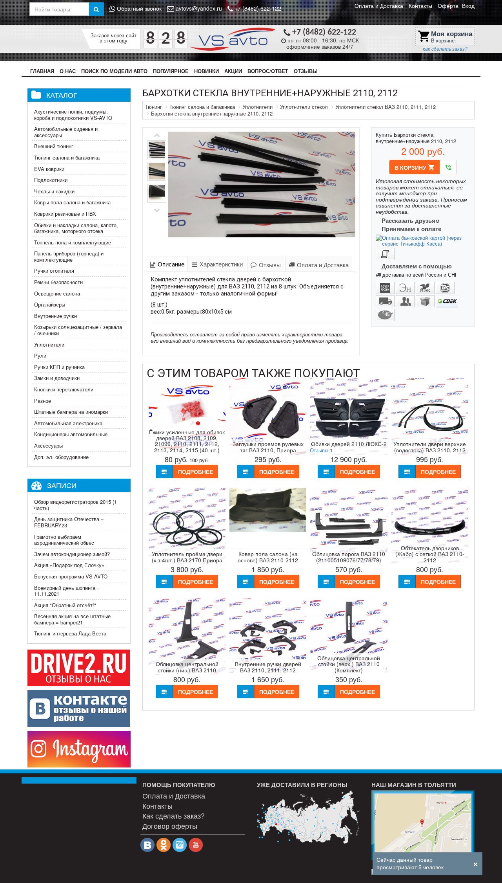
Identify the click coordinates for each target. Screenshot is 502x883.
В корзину (415, 167)
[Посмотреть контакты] (422, 825)
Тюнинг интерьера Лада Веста (70, 633)
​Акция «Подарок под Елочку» (69, 565)
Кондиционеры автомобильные (70, 434)
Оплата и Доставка (379, 5)
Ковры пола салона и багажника (72, 202)
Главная (42, 71)
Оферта (448, 5)
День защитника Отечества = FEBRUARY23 (69, 522)
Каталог (61, 95)
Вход (468, 5)
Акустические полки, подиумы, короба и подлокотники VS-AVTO (73, 114)
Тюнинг (153, 106)
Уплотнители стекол (304, 106)
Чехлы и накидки (54, 191)
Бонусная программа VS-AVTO (70, 576)
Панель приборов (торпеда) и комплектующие (69, 256)
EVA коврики (49, 169)
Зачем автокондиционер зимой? (72, 554)
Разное (42, 400)
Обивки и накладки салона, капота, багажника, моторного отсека (76, 228)
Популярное (171, 71)
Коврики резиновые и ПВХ (65, 213)
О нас (68, 71)
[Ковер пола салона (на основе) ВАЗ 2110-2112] (267, 529)
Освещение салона (57, 293)
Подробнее (195, 471)
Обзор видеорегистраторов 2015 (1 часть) (75, 505)
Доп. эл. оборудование (61, 457)
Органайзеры (49, 304)
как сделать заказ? (445, 48)
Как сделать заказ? (173, 815)
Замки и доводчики (57, 378)
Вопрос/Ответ (267, 71)
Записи (61, 485)
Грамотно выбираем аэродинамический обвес (64, 540)
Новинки (206, 71)
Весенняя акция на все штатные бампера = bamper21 (72, 619)
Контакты (420, 5)
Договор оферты (169, 826)
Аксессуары (48, 445)
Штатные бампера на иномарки (71, 411)
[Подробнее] (308, 817)
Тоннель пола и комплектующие (72, 242)
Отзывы (306, 71)
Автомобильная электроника (68, 423)
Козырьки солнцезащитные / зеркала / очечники (78, 330)
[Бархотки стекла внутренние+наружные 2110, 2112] (262, 191)
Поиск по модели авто (114, 71)
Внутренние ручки (55, 315)
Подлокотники (50, 180)
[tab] (167, 264)
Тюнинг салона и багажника (67, 157)
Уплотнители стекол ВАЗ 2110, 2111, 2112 (385, 106)
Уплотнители (49, 344)
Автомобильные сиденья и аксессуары (66, 132)
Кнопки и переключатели (63, 389)
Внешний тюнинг (53, 146)
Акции (233, 71)
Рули (40, 355)
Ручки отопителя (54, 270)
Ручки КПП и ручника (59, 367)
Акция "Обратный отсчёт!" (65, 605)
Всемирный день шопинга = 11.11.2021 (67, 591)
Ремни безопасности (58, 282)
